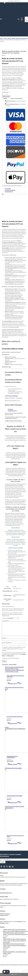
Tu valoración (5, 620)
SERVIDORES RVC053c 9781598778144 (12, 757)
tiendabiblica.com (12, 410)
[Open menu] (1, 19)
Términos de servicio (5, 913)
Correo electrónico (7, 642)
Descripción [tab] (8, 188)
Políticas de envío (4, 915)
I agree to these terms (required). (11, 658)
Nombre (4, 638)
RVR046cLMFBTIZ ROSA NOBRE (14, 795)
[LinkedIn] (12, 867)
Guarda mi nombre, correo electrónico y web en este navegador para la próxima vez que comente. (13, 649)
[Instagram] (4, 867)
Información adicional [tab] (10, 190)
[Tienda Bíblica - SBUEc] (10, 19)
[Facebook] (1, 867)
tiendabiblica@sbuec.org (6, 892)
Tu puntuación (5, 618)
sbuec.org (10, 409)
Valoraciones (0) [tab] (9, 191)
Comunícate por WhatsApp (11, 395)
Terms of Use (10, 655)
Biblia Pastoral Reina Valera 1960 (14, 716)
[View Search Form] (18, 19)
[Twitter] (7, 867)
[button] (15, 683)
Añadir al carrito (6, 96)
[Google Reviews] (10, 867)
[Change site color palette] (6, 972)
